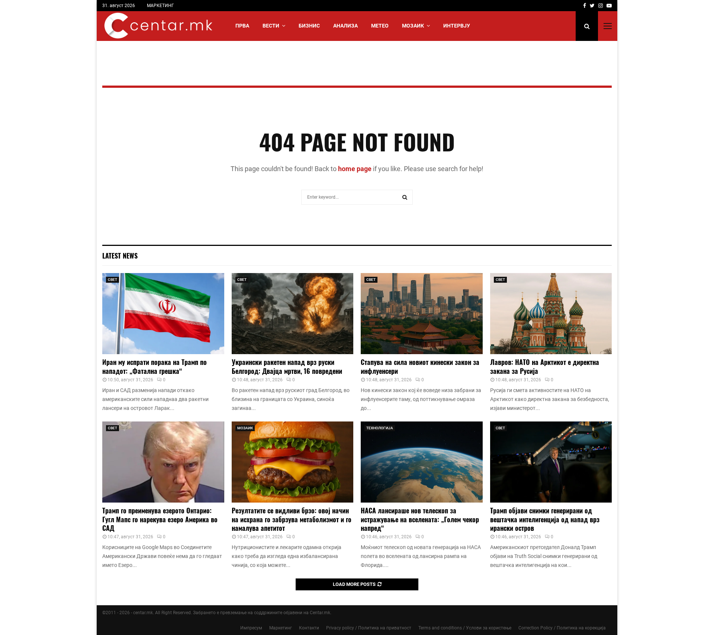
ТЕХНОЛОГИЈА (379, 428)
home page (355, 169)
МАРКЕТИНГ (160, 5)
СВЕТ (112, 280)
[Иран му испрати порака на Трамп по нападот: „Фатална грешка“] (163, 313)
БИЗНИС (309, 26)
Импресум (251, 628)
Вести (271, 26)
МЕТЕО (380, 26)
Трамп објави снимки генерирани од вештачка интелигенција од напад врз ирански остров (544, 519)
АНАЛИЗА (345, 26)
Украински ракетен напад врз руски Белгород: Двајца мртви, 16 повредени (287, 366)
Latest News (120, 255)
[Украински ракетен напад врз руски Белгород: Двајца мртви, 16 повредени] (293, 313)
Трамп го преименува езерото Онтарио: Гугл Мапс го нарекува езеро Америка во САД (160, 519)
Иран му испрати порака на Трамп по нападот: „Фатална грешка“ (154, 366)
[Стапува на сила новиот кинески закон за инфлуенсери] (422, 313)
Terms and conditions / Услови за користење (464, 628)
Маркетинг (280, 628)
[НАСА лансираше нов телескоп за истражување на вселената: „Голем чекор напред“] (422, 462)
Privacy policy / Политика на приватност (368, 628)
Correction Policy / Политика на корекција (562, 628)
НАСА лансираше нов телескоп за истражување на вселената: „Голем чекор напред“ (420, 519)
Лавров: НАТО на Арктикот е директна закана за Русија (544, 366)
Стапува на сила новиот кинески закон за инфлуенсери (420, 366)
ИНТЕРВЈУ (456, 26)
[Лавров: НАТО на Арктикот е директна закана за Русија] (551, 313)
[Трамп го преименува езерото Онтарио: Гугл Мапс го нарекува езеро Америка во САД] (163, 462)
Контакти (309, 628)
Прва (242, 26)
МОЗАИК (413, 26)
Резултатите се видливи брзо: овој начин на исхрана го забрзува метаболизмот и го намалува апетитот (291, 519)
